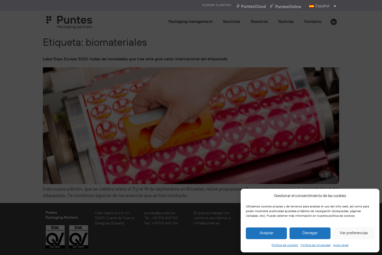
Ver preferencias (354, 233)
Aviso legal (340, 245)
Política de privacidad (316, 245)
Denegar (310, 233)
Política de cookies (285, 245)
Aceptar (266, 233)
